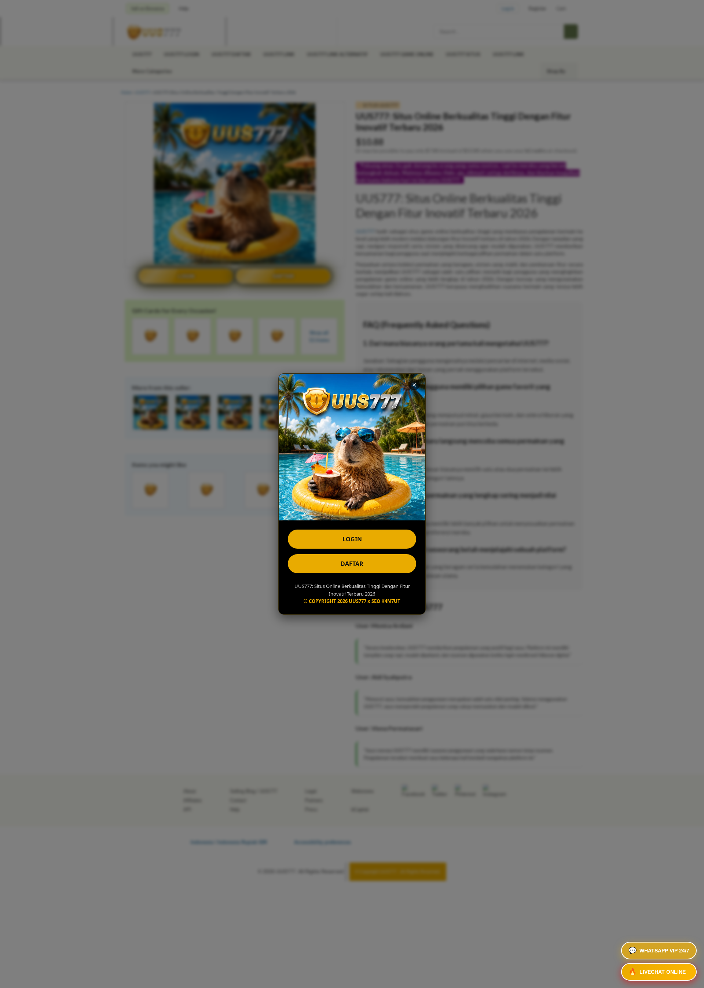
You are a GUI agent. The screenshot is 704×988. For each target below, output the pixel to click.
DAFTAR (352, 564)
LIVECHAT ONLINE (657, 972)
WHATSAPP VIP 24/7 (658, 950)
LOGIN (352, 539)
